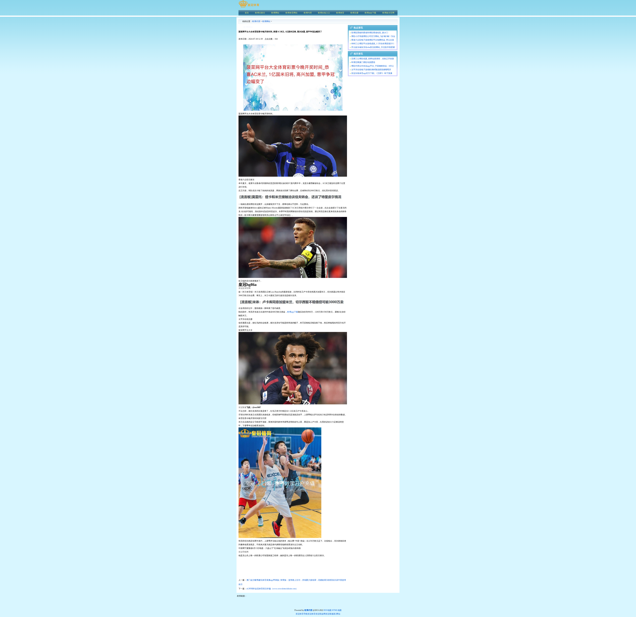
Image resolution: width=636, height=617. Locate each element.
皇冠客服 (329, 614)
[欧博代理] (248, 7)
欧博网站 (266, 21)
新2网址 (336, 614)
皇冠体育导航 (302, 614)
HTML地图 (337, 610)
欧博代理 (256, 21)
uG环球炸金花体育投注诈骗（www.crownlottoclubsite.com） (272, 589)
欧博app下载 (292, 312)
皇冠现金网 (320, 614)
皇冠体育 (312, 614)
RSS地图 (327, 610)
